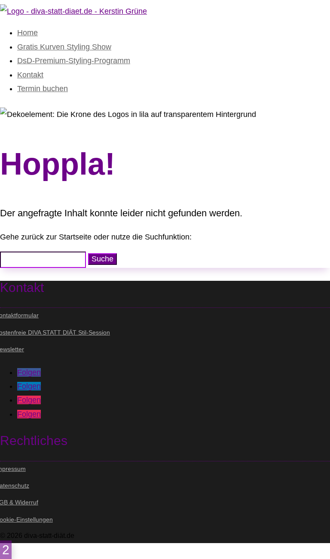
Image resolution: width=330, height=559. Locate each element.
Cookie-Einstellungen (26, 519)
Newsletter (12, 349)
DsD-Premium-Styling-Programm (73, 60)
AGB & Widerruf (19, 502)
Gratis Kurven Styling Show (64, 47)
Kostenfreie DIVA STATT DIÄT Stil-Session (55, 332)
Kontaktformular (19, 315)
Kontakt (30, 75)
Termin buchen (42, 88)
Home (27, 32)
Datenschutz (14, 485)
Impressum (13, 468)
